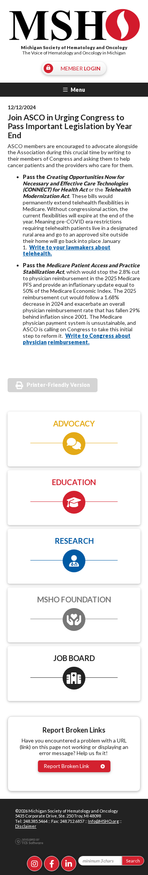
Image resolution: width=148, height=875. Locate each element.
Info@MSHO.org (103, 821)
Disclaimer (25, 826)
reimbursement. (69, 342)
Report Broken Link (66, 766)
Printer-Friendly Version (58, 385)
